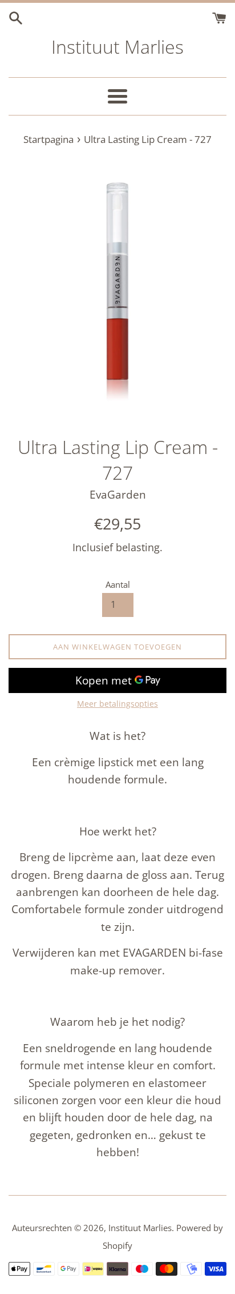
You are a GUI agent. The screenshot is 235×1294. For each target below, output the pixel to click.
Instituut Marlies (117, 46)
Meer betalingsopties (117, 703)
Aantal (118, 584)
